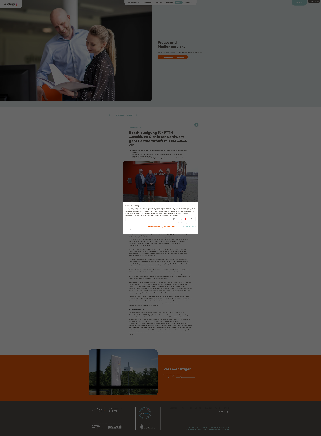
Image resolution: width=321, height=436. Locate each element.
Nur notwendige (154, 226)
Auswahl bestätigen (171, 226)
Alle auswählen (188, 226)
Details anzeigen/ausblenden (187, 222)
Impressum (137, 230)
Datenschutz (129, 230)
